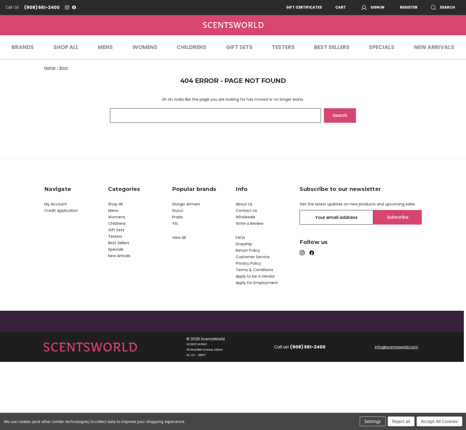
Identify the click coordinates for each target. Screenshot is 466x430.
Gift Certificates (304, 7)
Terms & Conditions (254, 269)
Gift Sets (239, 47)
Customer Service (253, 257)
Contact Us (246, 210)
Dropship (244, 244)
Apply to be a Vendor (255, 276)
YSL (175, 223)
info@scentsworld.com (396, 347)
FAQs (240, 237)
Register (408, 7)
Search (447, 7)
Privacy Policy (248, 263)
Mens (105, 47)
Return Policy (248, 250)
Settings (372, 421)
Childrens (192, 47)
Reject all (401, 421)
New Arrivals (434, 47)
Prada (177, 217)
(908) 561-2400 (42, 7)
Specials (382, 47)
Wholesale (245, 217)
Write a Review (249, 223)
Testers (283, 47)
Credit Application (61, 210)
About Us (244, 204)
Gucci (177, 210)
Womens (144, 47)
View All (179, 237)
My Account (55, 204)
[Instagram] (67, 7)
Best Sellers (332, 47)
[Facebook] (74, 7)
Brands (23, 47)
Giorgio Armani (186, 204)
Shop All (66, 47)
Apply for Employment (257, 282)
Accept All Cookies (439, 421)
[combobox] (215, 115)
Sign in (377, 7)
